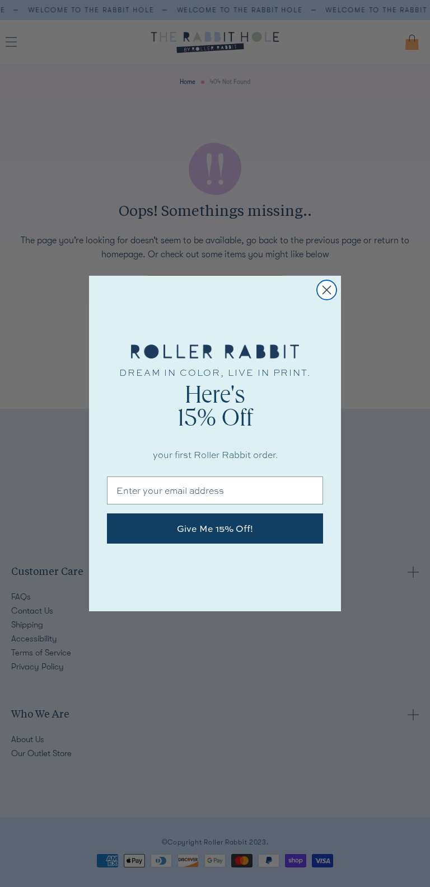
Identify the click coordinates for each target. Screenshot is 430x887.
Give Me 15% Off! (215, 528)
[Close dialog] (326, 290)
